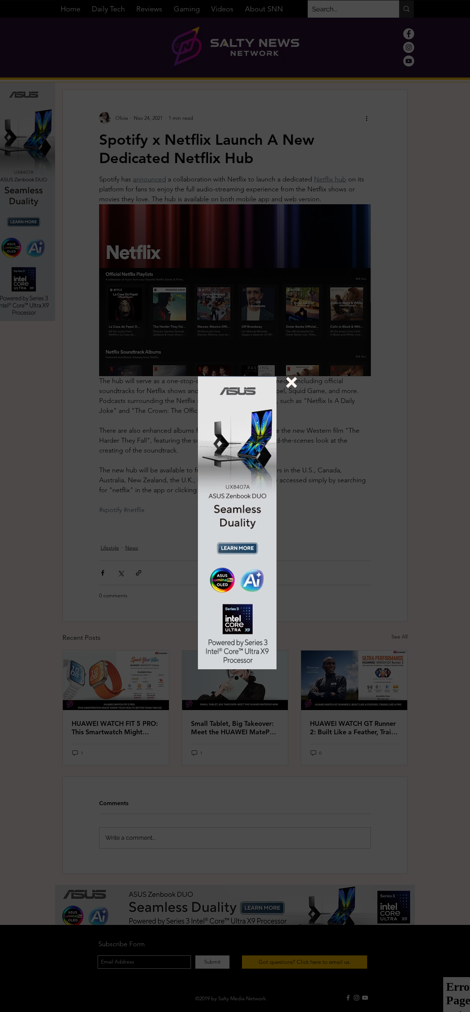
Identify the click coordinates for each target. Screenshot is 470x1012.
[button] (291, 382)
